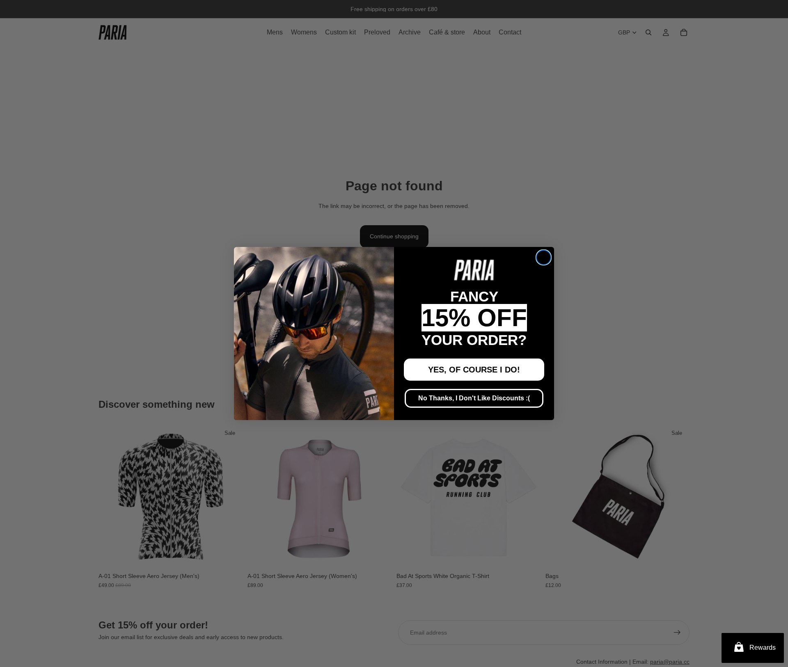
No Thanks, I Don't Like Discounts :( (474, 398)
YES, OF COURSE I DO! (474, 369)
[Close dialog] (543, 257)
